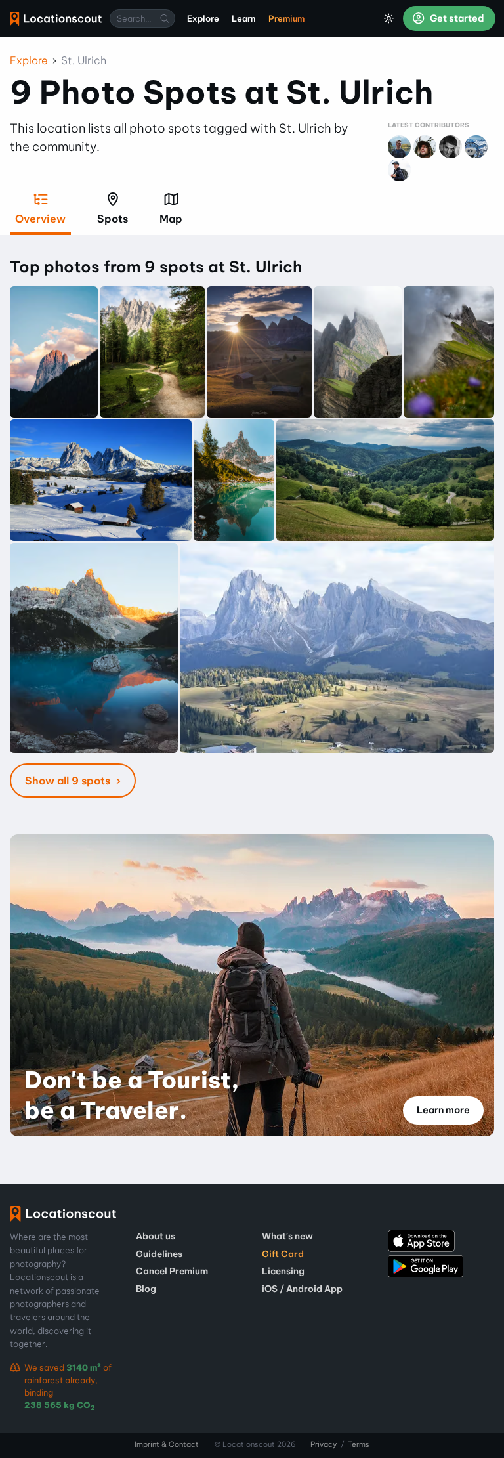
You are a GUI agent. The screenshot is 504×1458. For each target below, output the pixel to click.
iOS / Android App (302, 1289)
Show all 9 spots (69, 780)
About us (155, 1236)
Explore (29, 60)
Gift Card (283, 1254)
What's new (287, 1236)
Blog (146, 1289)
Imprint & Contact (167, 1444)
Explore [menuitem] (203, 18)
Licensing (283, 1271)
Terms (358, 1444)
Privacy (323, 1444)
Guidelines (159, 1254)
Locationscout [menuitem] (56, 18)
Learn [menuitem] (244, 18)
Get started (456, 18)
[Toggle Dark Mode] (389, 18)
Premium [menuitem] (286, 18)
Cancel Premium (172, 1271)
